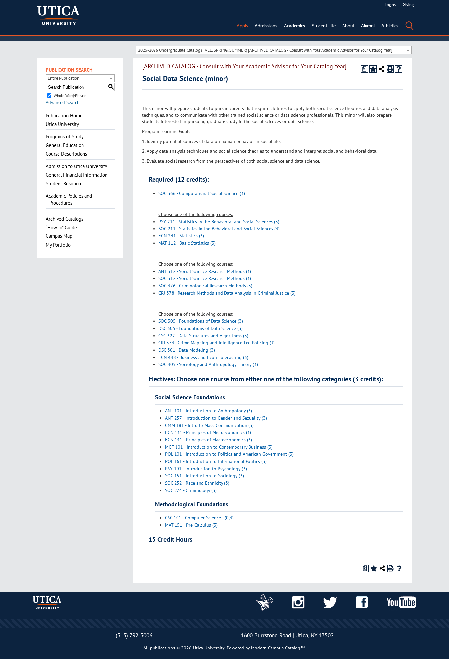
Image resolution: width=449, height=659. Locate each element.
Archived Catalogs (64, 219)
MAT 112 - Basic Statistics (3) (187, 243)
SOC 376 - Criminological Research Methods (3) (205, 286)
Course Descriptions (66, 154)
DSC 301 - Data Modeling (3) (186, 350)
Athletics (389, 26)
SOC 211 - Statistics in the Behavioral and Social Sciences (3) (219, 228)
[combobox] (274, 50)
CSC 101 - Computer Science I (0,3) (199, 518)
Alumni (368, 26)
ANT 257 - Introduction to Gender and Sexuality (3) (216, 418)
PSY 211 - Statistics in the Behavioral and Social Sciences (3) (218, 222)
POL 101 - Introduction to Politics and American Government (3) (229, 454)
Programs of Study (64, 136)
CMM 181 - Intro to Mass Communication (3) (209, 425)
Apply (242, 26)
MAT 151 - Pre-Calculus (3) (191, 525)
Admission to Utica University (76, 166)
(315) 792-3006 (134, 635)
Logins (390, 4)
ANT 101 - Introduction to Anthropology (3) (208, 411)
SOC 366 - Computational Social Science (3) (201, 193)
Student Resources (65, 183)
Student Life (324, 26)
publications (162, 648)
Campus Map (59, 236)
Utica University (62, 124)
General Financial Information (76, 175)
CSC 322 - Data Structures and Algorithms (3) (203, 336)
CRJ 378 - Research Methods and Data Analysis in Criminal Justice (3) (226, 293)
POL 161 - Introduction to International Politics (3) (216, 461)
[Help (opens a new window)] (398, 69)
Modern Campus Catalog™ (278, 648)
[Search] (409, 21)
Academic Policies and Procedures (69, 199)
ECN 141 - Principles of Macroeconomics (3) (208, 440)
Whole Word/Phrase (70, 95)
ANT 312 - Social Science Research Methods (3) (204, 271)
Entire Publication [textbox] (63, 78)
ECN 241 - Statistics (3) (181, 236)
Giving (408, 4)
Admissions (266, 26)
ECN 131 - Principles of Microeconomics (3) (208, 432)
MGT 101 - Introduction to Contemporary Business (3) (218, 447)
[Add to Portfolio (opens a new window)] (373, 69)
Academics (294, 26)
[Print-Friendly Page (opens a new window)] (390, 69)
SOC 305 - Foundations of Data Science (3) (200, 321)
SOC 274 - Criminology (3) (191, 490)
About (348, 26)
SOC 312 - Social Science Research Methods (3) (204, 278)
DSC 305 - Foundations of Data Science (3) (200, 328)
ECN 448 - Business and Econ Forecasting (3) (203, 357)
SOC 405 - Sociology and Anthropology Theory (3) (208, 364)
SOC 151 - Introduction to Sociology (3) (204, 476)
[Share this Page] (381, 69)
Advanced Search (63, 102)
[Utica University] (58, 15)
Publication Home (64, 115)
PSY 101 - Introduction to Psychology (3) (206, 469)
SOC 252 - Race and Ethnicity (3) (197, 483)
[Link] (264, 602)
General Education (65, 145)
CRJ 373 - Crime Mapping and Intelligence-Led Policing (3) (216, 343)
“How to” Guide (61, 227)
